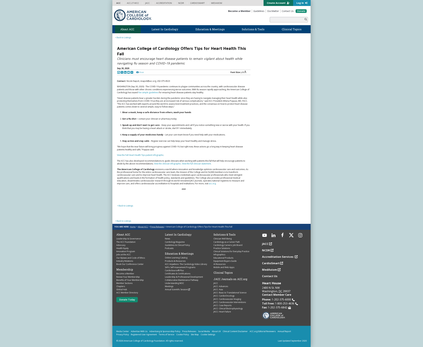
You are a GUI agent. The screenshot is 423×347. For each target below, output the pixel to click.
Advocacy (120, 245)
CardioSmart (271, 263)
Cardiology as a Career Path (226, 242)
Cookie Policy (182, 334)
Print (141, 72)
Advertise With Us (139, 331)
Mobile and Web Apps (223, 267)
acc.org (212, 183)
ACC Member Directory (127, 292)
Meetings (169, 286)
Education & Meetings (179, 253)
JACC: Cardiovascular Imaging (227, 299)
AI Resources (219, 264)
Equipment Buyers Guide (225, 261)
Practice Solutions (221, 248)
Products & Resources (175, 261)
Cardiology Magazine (175, 242)
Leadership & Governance (128, 238)
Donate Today (127, 299)
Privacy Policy (122, 334)
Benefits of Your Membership (130, 280)
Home (133, 226)
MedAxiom (269, 270)
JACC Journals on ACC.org (230, 279)
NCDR (266, 250)
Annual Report (284, 331)
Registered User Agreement (144, 334)
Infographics (219, 254)
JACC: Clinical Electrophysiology (228, 308)
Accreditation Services (278, 257)
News (167, 238)
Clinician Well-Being (222, 238)
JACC (215, 283)
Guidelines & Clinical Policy (177, 245)
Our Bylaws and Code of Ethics (130, 257)
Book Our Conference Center (130, 264)
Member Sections (124, 283)
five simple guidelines (148, 92)
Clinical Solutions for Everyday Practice (231, 251)
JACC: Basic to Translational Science (230, 292)
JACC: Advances (220, 286)
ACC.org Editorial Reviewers (263, 331)
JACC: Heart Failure (222, 311)
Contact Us (269, 276)
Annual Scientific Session (176, 289)
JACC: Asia (218, 289)
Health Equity (122, 248)
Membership (124, 269)
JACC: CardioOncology (223, 295)
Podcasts (169, 248)
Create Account (276, 2)
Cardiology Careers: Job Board (227, 245)
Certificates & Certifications (177, 273)
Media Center (122, 331)
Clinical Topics (223, 272)
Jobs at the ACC (123, 254)
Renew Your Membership (128, 276)
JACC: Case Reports (222, 305)
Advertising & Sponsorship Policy (164, 331)
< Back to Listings (123, 37)
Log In (300, 2)
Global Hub (121, 289)
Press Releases (157, 226)
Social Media (204, 331)
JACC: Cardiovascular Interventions (229, 302)
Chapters (120, 286)
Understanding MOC (174, 283)
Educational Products (223, 257)
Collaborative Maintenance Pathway (181, 280)
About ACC (143, 226)
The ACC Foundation (125, 242)
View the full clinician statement (196, 163)
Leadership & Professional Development (184, 276)
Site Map (195, 334)
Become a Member (125, 273)
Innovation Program (125, 251)
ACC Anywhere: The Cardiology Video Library (186, 264)
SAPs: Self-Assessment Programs (180, 267)
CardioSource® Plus (174, 270)
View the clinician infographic (167, 163)
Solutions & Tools (224, 234)
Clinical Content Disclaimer (235, 331)
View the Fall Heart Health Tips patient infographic (140, 155)
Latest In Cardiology (178, 234)
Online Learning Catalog (176, 257)
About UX (216, 331)
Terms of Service (166, 334)
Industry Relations (124, 261)
